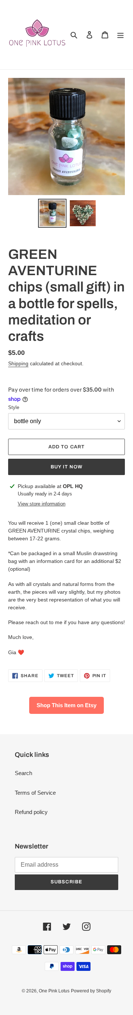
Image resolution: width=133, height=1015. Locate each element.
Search (23, 773)
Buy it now (66, 466)
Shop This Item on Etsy (66, 705)
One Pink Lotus (54, 990)
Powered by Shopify (91, 990)
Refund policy (31, 812)
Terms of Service (35, 793)
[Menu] (120, 35)
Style (13, 407)
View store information (41, 504)
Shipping (18, 363)
